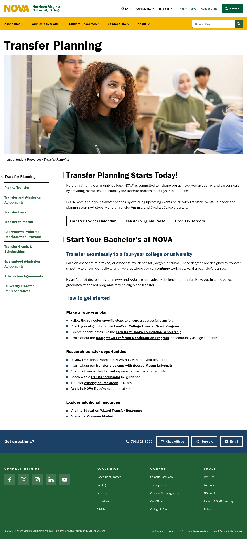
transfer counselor (105, 377)
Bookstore (103, 501)
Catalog (101, 485)
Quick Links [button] (143, 8)
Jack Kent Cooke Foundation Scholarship (148, 332)
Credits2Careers (190, 221)
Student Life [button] (117, 24)
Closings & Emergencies (164, 493)
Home (8, 159)
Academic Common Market (92, 416)
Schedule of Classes (109, 477)
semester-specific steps (105, 320)
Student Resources (28, 159)
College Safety (158, 509)
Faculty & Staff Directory (218, 501)
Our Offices (157, 501)
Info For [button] (164, 8)
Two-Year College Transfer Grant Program (146, 326)
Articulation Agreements (23, 276)
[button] (127, 8)
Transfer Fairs (15, 212)
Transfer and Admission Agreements (22, 199)
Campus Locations (161, 477)
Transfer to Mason (18, 222)
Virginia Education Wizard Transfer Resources (106, 410)
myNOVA (234, 8)
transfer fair (93, 371)
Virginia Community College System (86, 530)
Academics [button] (12, 24)
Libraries (102, 493)
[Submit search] (239, 24)
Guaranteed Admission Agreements (22, 264)
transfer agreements (98, 359)
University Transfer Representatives (19, 288)
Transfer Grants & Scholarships (18, 249)
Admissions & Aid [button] (45, 24)
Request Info (209, 8)
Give (193, 8)
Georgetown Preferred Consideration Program (132, 337)
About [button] (142, 24)
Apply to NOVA (82, 388)
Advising (102, 509)
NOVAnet (209, 493)
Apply (183, 8)
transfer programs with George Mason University (134, 365)
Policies (208, 509)
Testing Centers (159, 485)
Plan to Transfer (16, 187)
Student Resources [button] (83, 24)
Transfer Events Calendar (93, 221)
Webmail (209, 485)
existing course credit (101, 382)
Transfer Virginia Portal (145, 221)
